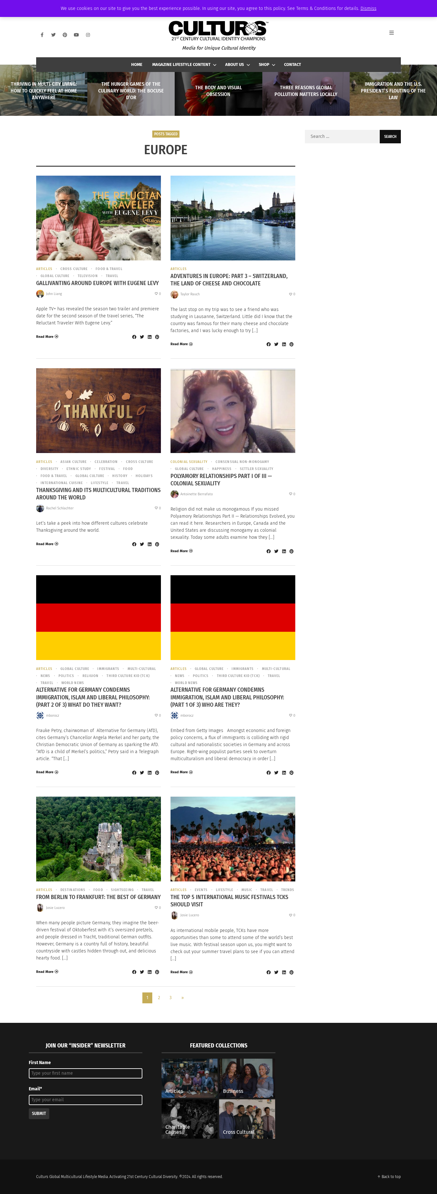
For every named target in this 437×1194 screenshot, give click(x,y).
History (120, 476)
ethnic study (79, 469)
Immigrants (108, 669)
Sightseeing (122, 890)
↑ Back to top (389, 1176)
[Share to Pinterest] (157, 337)
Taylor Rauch (190, 294)
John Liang (54, 294)
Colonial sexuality (189, 462)
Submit (39, 1113)
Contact (292, 64)
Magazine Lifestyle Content (181, 64)
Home (136, 64)
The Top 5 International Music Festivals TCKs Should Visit (229, 901)
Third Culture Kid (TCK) (128, 676)
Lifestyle (99, 483)
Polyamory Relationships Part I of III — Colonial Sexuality (221, 480)
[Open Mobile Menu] (395, 35)
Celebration (106, 462)
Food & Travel (109, 269)
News (45, 676)
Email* (35, 1089)
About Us (234, 64)
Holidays (144, 476)
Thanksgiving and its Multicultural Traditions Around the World (98, 494)
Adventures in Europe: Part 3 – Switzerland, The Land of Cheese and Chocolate (229, 280)
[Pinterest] (65, 35)
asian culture (73, 462)
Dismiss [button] (369, 8)
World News (72, 683)
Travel (112, 276)
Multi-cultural (142, 669)
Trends (288, 890)
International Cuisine (62, 483)
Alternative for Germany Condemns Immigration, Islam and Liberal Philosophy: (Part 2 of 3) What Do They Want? (93, 697)
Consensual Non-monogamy (242, 462)
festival (107, 469)
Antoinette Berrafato (196, 494)
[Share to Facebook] (134, 337)
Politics (67, 676)
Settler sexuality (257, 469)
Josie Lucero (55, 908)
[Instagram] (88, 35)
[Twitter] (53, 35)
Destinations (72, 890)
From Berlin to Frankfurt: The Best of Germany (98, 897)
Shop (264, 64)
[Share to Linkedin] (149, 337)
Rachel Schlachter (60, 508)
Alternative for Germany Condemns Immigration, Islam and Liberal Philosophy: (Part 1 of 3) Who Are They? (227, 697)
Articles (44, 269)
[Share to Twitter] (142, 337)
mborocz (52, 715)
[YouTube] (76, 35)
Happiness (222, 469)
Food (127, 469)
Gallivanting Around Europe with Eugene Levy (97, 283)
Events (201, 890)
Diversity (50, 469)
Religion (91, 676)
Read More (44, 337)
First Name (40, 1062)
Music (247, 890)
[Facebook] (42, 35)
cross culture (74, 269)
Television (88, 276)
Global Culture (55, 276)
